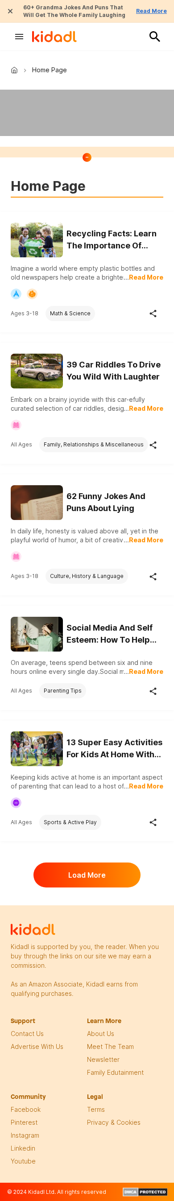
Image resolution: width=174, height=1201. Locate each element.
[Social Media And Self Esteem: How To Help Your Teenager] (37, 634)
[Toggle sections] (87, 157)
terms (96, 1109)
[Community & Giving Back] (32, 294)
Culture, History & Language (87, 576)
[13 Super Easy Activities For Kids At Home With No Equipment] (37, 748)
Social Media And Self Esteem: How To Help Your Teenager (109, 634)
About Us (100, 1033)
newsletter (103, 1059)
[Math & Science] (16, 294)
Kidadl (16, 70)
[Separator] (153, 313)
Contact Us (27, 1033)
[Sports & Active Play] (16, 802)
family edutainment (115, 1072)
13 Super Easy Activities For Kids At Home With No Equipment (114, 749)
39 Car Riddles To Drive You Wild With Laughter (113, 370)
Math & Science (70, 313)
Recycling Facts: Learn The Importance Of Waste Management (111, 240)
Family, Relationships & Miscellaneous (94, 444)
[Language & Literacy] (16, 425)
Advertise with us (37, 1046)
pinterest (24, 1122)
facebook (26, 1109)
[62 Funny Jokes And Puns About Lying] (37, 502)
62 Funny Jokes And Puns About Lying (105, 502)
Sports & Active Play (70, 822)
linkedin (23, 1148)
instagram (25, 1135)
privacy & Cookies (114, 1122)
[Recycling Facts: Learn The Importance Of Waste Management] (37, 240)
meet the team (110, 1046)
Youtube (23, 1161)
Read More (151, 11)
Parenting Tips (63, 690)
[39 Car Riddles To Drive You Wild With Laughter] (37, 371)
